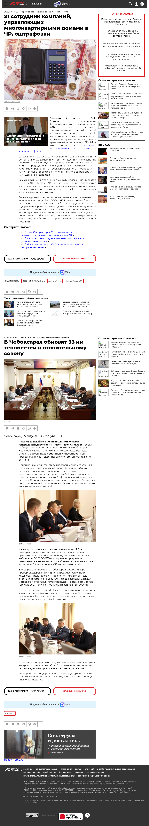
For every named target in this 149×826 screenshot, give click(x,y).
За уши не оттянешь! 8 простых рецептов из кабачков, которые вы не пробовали (128, 382)
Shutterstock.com (12, 102)
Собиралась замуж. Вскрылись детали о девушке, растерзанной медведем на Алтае (126, 124)
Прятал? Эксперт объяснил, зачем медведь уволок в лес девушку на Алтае (126, 86)
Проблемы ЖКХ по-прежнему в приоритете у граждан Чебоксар (77, 312)
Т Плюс (7, 421)
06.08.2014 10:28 (11, 12)
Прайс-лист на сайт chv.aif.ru (57, 772)
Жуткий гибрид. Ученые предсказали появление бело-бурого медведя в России (128, 354)
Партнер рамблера (48, 815)
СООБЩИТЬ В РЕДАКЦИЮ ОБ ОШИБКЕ (94, 776)
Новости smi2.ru (13, 759)
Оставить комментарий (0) (75, 259)
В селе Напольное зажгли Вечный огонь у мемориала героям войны (121, 45)
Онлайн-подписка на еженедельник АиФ (116, 769)
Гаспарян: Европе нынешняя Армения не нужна (123, 159)
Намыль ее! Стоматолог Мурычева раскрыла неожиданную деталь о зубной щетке (126, 96)
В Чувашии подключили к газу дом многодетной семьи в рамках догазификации (121, 56)
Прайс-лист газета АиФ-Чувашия (89, 772)
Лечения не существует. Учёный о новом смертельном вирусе (126, 362)
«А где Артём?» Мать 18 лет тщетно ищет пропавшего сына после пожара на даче (126, 105)
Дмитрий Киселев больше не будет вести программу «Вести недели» (126, 169)
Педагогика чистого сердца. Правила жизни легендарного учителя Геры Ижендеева (121, 22)
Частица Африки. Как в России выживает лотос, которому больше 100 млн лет (127, 344)
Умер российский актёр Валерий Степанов (125, 150)
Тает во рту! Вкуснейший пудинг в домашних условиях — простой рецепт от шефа (126, 115)
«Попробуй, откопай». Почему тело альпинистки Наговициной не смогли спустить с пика (127, 134)
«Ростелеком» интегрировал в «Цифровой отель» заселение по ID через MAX (121, 68)
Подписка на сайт (31, 772)
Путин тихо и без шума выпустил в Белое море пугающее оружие (125, 188)
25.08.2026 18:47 (11, 337)
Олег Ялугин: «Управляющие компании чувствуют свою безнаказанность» (30, 322)
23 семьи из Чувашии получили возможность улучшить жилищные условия (31, 313)
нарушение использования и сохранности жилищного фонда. (57, 148)
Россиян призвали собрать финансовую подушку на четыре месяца (125, 179)
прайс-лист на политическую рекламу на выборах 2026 (48, 776)
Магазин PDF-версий (84, 769)
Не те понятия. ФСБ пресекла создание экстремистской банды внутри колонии (121, 33)
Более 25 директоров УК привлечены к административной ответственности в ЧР (47, 234)
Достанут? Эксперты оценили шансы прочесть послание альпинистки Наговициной (128, 392)
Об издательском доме (46, 769)
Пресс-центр (66, 769)
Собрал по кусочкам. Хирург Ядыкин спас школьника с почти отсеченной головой (128, 373)
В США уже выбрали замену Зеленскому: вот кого (122, 197)
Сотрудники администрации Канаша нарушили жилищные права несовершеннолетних (76, 304)
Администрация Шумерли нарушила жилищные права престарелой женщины (29, 304)
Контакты (27, 769)
